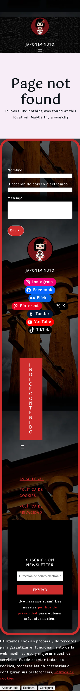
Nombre (15, 170)
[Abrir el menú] (40, 50)
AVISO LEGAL (32, 479)
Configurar (46, 687)
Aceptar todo (10, 687)
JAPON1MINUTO (40, 44)
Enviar (16, 230)
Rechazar (29, 687)
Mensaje (15, 198)
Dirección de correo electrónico (38, 184)
